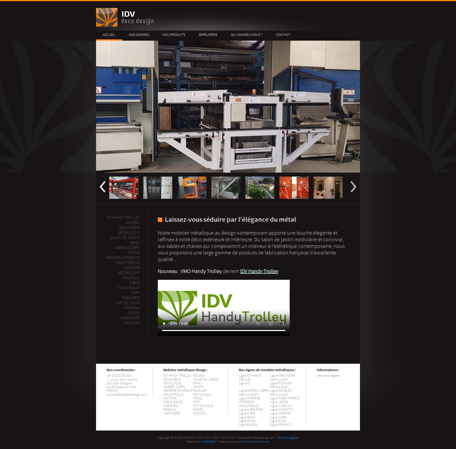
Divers (134, 312)
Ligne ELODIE (248, 425)
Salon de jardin (125, 237)
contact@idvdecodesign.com (127, 395)
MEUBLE (133, 222)
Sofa (135, 292)
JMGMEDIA (209, 442)
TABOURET (171, 406)
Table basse (128, 287)
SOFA (197, 402)
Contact (283, 34)
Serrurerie (207, 34)
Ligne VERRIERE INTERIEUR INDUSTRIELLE (249, 402)
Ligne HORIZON (280, 413)
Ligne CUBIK (278, 417)
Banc (135, 242)
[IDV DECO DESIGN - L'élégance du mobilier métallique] (125, 25)
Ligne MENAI (247, 421)
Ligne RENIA (247, 417)
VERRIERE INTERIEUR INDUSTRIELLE (178, 392)
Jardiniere (130, 317)
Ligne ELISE (278, 421)
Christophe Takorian (256, 442)
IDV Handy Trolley (123, 217)
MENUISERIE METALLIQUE (172, 381)
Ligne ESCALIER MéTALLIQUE (281, 385)
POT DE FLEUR (203, 406)
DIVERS (198, 410)
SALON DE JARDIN (205, 379)
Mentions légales (328, 376)
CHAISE (198, 387)
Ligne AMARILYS (281, 425)
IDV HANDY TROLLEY (177, 376)
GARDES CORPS (174, 387)
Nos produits (173, 34)
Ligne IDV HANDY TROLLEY (250, 377)
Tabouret (130, 297)
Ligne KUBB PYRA (251, 410)
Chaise (133, 252)
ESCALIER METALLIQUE (129, 270)
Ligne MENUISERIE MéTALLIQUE (283, 377)
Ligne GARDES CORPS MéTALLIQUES (254, 392)
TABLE (197, 398)
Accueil (109, 34)
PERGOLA (132, 307)
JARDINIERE (171, 413)
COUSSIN (199, 413)
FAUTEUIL (170, 398)
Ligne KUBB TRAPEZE (285, 398)
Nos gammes (139, 34)
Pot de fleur (128, 302)
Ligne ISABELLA (281, 406)
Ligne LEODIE (279, 402)
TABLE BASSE (173, 402)
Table (134, 282)
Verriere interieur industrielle (122, 260)
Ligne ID (244, 383)
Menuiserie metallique (129, 230)
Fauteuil (131, 277)
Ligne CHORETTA (281, 410)
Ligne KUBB (247, 413)
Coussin (132, 322)
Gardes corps (127, 247)
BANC (197, 383)
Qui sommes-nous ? (247, 34)
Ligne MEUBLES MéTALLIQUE (281, 392)
